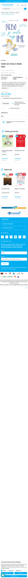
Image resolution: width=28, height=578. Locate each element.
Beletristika (17, 186)
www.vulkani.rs (6, 284)
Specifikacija (4, 112)
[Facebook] (2, 236)
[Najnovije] (3, 136)
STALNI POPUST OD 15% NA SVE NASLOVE (14, 1)
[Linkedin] (24, 236)
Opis (2, 116)
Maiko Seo (17, 192)
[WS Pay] (18, 273)
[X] (6, 236)
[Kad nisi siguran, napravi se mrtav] (7, 141)
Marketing (18, 570)
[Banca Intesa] (7, 276)
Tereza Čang (8, 75)
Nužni (4, 570)
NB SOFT (17, 284)
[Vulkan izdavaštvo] (7, 5)
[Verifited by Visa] (18, 276)
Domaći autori (5, 186)
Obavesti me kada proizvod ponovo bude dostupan (20, 103)
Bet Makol (17, 154)
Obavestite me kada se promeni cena (12, 98)
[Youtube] (15, 236)
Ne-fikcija (17, 12)
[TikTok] (19, 236)
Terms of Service (9, 268)
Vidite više (4, 88)
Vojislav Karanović (6, 192)
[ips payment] (22, 273)
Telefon (3, 256)
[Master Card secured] (15, 276)
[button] (22, 5)
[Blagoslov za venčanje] (20, 179)
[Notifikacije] (3, 575)
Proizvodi (12, 12)
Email (2, 250)
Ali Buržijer (4, 154)
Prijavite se (5, 263)
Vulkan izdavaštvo (5, 12)
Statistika (11, 570)
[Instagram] (11, 236)
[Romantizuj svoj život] (20, 141)
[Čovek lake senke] (7, 179)
